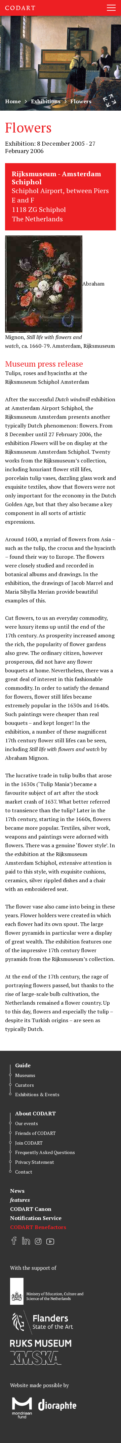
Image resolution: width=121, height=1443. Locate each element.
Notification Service (36, 1218)
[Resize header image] (109, 100)
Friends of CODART (35, 1133)
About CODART (35, 1113)
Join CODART (29, 1143)
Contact (23, 1172)
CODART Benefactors (38, 1227)
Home (13, 101)
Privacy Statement (34, 1162)
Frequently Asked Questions (45, 1152)
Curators (24, 1085)
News (17, 1190)
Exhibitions (46, 101)
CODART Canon (30, 1209)
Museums (25, 1075)
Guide (23, 1065)
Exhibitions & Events (37, 1094)
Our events (26, 1123)
